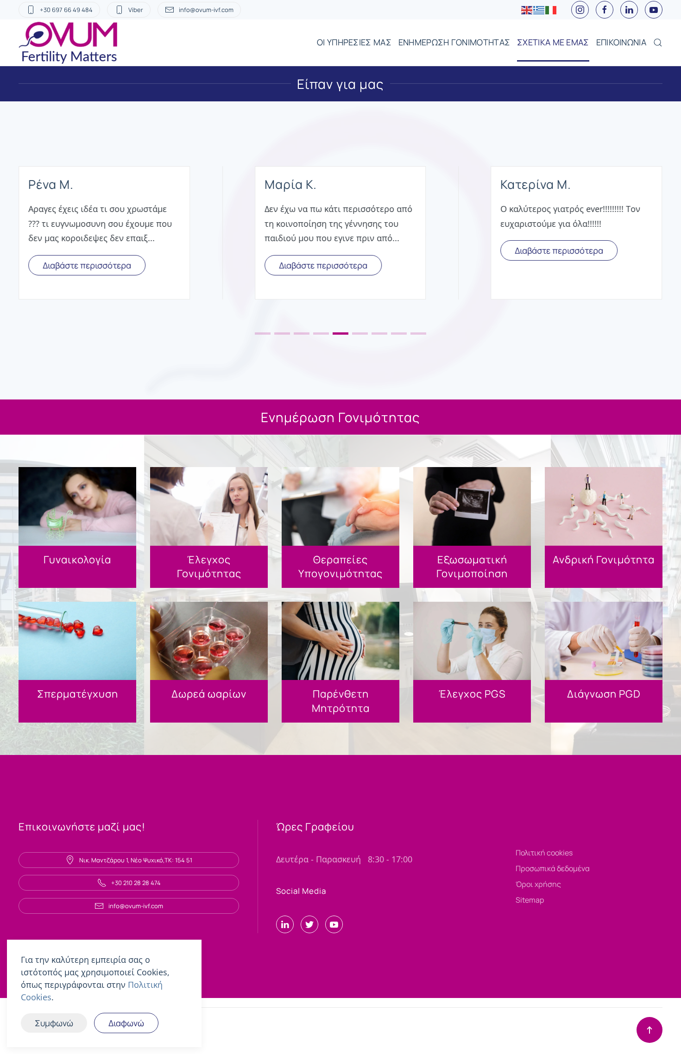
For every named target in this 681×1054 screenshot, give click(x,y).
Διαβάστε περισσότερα (87, 265)
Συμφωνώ (54, 1023)
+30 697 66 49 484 (66, 10)
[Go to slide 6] (360, 333)
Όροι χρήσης (538, 884)
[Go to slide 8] (399, 333)
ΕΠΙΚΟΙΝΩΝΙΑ (621, 42)
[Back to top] (649, 1030)
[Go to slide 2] (282, 333)
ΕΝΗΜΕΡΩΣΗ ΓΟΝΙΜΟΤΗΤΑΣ (454, 42)
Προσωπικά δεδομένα (553, 868)
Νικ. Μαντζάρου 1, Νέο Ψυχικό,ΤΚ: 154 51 (135, 860)
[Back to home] (69, 42)
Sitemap (530, 900)
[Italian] (551, 9)
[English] (527, 9)
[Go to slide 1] (263, 333)
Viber (135, 10)
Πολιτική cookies (544, 853)
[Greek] (539, 9)
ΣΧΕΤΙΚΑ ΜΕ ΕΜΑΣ (553, 42)
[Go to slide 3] (301, 333)
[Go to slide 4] (321, 333)
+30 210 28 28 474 (136, 883)
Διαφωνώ (126, 1023)
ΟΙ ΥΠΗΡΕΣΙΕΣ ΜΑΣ (354, 42)
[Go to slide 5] (340, 333)
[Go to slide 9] (418, 333)
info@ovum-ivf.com (206, 10)
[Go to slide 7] (379, 333)
